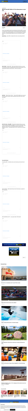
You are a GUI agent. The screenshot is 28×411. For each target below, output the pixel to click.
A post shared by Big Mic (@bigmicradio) (11, 186)
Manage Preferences (6, 409)
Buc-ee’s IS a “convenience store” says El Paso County (10, 282)
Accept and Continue (12, 409)
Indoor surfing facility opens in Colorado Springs (9, 322)
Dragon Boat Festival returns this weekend (8, 302)
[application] (14, 19)
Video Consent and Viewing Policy (11, 407)
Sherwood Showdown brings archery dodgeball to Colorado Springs (13, 363)
